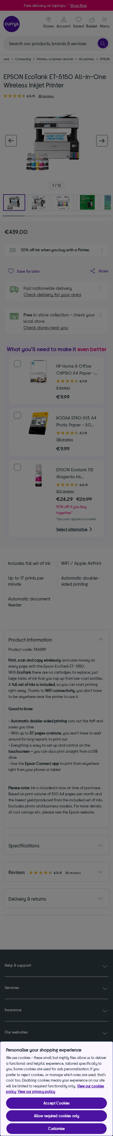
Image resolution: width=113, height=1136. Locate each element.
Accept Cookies (56, 1103)
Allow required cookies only (56, 1115)
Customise (56, 1128)
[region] (56, 1088)
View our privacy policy (36, 1091)
